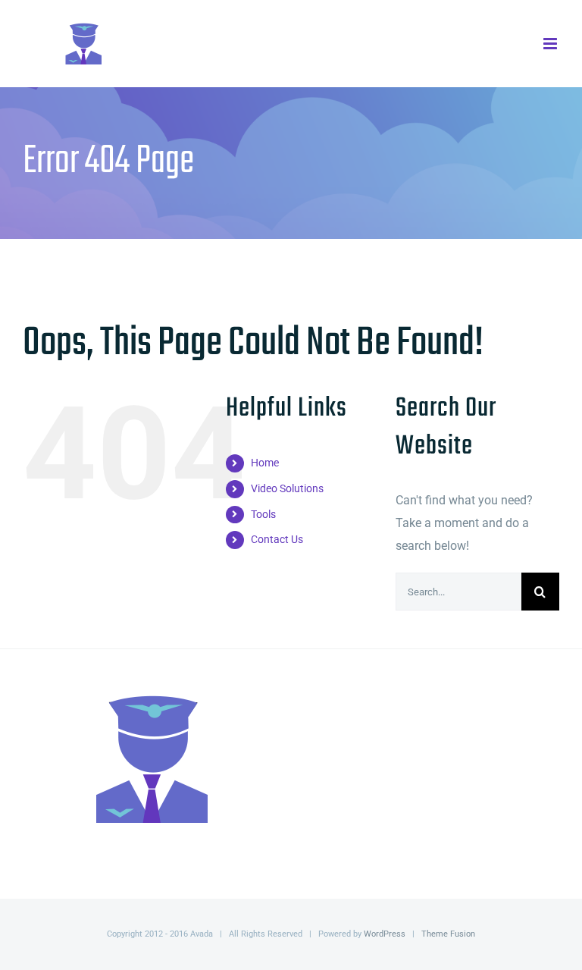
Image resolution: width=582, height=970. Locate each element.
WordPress (384, 934)
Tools (263, 514)
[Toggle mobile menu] (551, 44)
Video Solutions (287, 488)
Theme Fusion (448, 934)
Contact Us (277, 539)
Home (265, 463)
